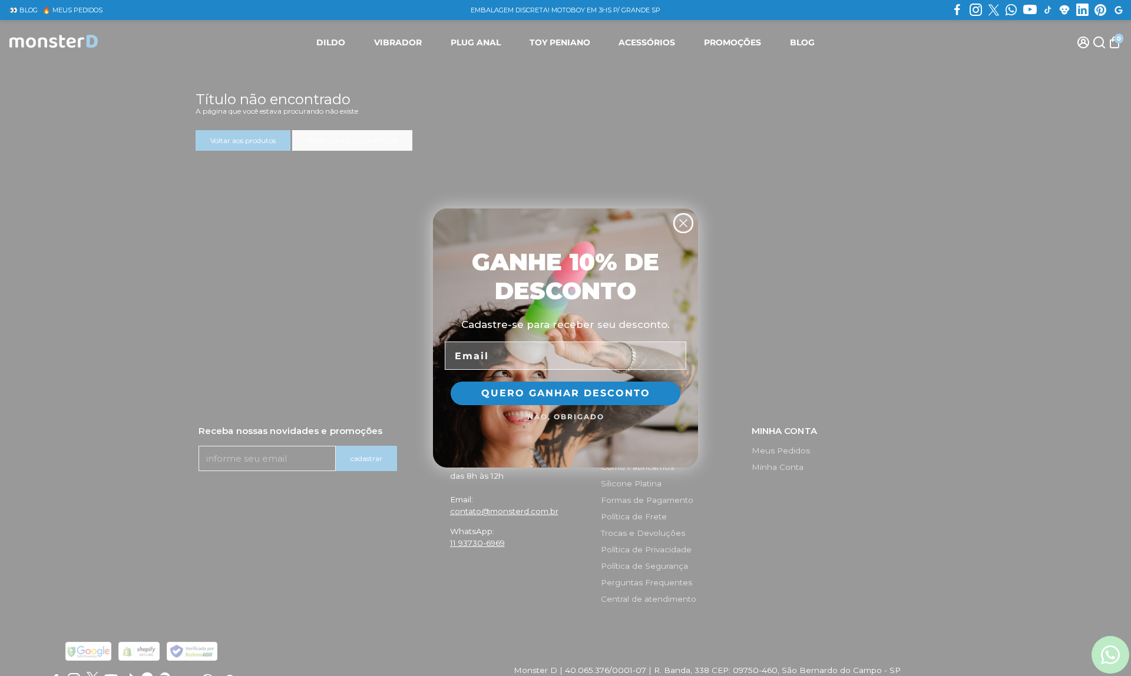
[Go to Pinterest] (1100, 10)
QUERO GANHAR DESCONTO (565, 393)
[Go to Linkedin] (1082, 10)
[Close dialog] (683, 223)
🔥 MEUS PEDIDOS (72, 10)
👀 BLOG (23, 10)
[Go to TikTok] (1048, 10)
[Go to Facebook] (957, 10)
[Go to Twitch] (1064, 10)
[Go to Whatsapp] (1011, 10)
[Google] (1118, 10)
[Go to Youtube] (1030, 10)
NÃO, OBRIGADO (565, 416)
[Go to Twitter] (994, 10)
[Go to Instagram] (975, 10)
